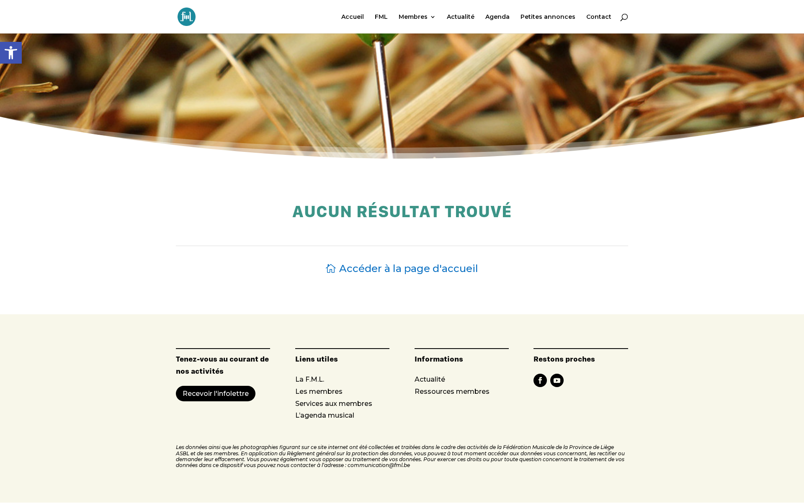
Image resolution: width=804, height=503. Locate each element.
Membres (413, 17)
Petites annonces (548, 17)
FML (381, 17)
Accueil (352, 17)
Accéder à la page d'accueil (408, 268)
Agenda (497, 17)
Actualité (460, 17)
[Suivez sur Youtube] (557, 380)
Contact (598, 17)
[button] (11, 53)
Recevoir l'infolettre (216, 394)
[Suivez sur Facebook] (540, 380)
